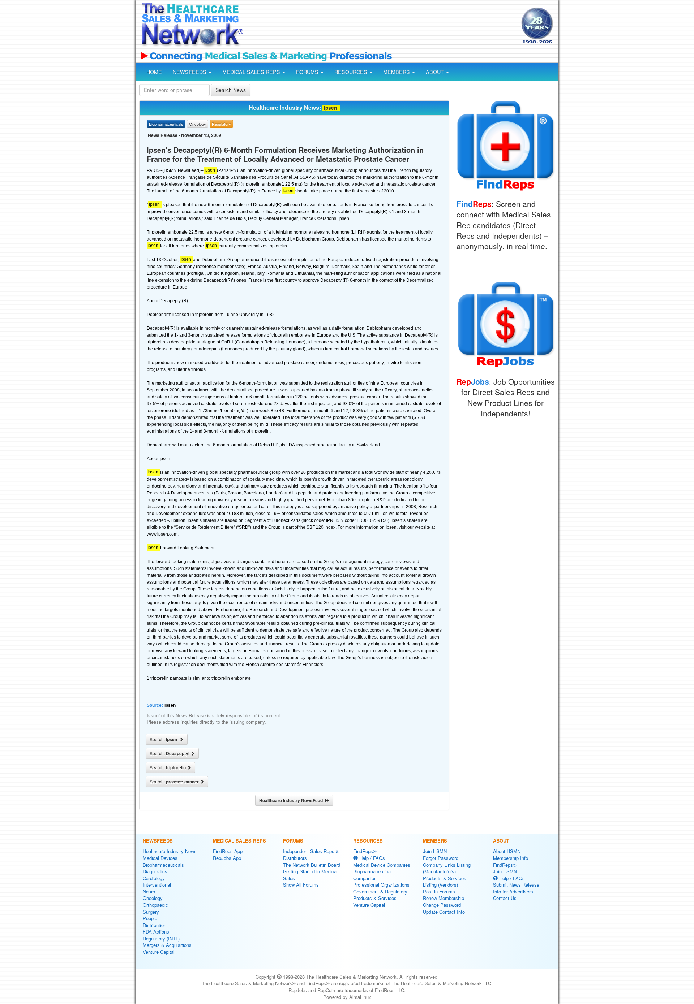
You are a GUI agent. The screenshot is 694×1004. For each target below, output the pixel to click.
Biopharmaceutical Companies (372, 875)
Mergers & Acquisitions (167, 945)
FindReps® (365, 851)
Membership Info (510, 857)
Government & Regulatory (380, 891)
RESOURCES (351, 71)
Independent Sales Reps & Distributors (311, 854)
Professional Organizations (381, 884)
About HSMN (506, 851)
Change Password (442, 904)
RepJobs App (227, 857)
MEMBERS (397, 71)
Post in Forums (439, 891)
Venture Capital (159, 951)
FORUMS (308, 71)
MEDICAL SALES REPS (252, 71)
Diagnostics (155, 871)
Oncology (153, 898)
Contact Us (505, 898)
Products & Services (375, 898)
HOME (154, 71)
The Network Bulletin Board (311, 864)
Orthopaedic (155, 904)
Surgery (151, 911)
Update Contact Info (444, 911)
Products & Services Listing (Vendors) (444, 881)
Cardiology (154, 878)
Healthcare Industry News (170, 851)
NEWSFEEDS (190, 71)
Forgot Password (440, 857)
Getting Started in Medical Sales (310, 875)
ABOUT (435, 71)
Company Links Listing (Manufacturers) (447, 868)
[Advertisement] (381, 26)
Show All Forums (301, 884)
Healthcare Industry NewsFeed (292, 800)
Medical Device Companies (381, 864)
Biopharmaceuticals (163, 864)
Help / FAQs (371, 857)
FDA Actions (156, 931)
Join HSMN (435, 851)
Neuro (149, 891)
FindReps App (228, 851)
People (150, 918)
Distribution (154, 925)
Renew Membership (443, 898)
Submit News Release (516, 884)
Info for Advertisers (513, 891)
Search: (164, 739)
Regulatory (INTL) (161, 938)
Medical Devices (160, 857)
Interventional (157, 884)
